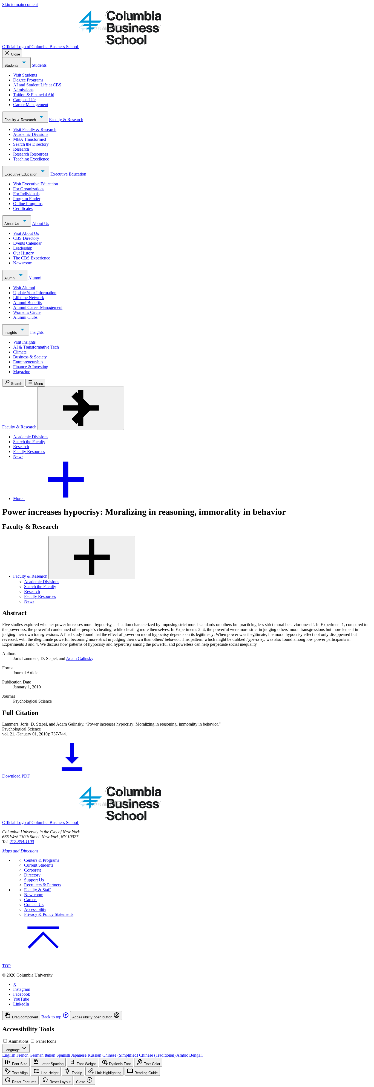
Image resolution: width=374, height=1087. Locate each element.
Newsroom (22, 263)
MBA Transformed (29, 139)
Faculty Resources (29, 451)
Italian (50, 1055)
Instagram (21, 989)
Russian (94, 1055)
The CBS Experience (31, 258)
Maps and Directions (20, 851)
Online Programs (27, 203)
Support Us (34, 880)
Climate (20, 352)
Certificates (23, 208)
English (8, 1055)
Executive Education (21, 174)
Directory (32, 875)
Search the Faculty (29, 441)
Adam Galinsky (79, 658)
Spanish (63, 1055)
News (18, 456)
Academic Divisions (30, 134)
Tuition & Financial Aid (33, 94)
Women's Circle (27, 312)
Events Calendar (27, 243)
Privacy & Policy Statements (48, 914)
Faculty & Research (20, 120)
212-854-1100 (22, 841)
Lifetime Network (28, 297)
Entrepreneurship (28, 362)
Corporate (32, 870)
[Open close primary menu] (81, 408)
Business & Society (30, 357)
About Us (12, 224)
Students (12, 65)
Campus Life (24, 99)
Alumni (10, 278)
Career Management (30, 104)
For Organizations (28, 188)
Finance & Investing (30, 366)
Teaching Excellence (31, 159)
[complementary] (187, 1015)
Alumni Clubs (25, 317)
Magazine (21, 371)
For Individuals (26, 193)
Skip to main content (20, 4)
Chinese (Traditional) (157, 1055)
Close (15, 54)
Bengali (196, 1055)
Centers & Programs (41, 860)
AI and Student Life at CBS (37, 85)
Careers (30, 899)
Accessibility (35, 909)
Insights (11, 333)
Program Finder (26, 198)
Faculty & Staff (37, 889)
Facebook (21, 994)
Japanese (79, 1055)
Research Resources (30, 154)
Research (21, 149)
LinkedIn (21, 1004)
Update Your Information (34, 292)
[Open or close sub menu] (91, 557)
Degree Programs (28, 80)
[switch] (5, 1041)
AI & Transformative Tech (36, 347)
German (37, 1055)
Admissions (23, 89)
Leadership (22, 248)
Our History (23, 253)
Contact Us (34, 904)
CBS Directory (26, 238)
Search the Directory (31, 144)
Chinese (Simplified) (120, 1055)
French (22, 1055)
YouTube (21, 999)
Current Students (38, 865)
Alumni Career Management (37, 307)
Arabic (182, 1055)
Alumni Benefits (27, 302)
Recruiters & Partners (42, 885)
